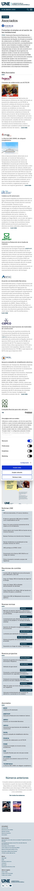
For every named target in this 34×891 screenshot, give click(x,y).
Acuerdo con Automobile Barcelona (14, 281)
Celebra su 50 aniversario (10, 196)
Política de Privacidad (7, 873)
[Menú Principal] (31, 9)
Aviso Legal (4, 871)
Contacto (4, 863)
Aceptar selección (17, 472)
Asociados (4, 834)
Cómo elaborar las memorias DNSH (10, 847)
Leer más (24, 127)
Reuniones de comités (7, 829)
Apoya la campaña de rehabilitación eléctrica (17, 362)
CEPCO (4, 337)
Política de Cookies (6, 875)
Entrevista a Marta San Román (9, 851)
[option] (17, 490)
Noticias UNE (5, 828)
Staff (3, 859)
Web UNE (4, 858)
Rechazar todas (17, 477)
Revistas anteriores (6, 861)
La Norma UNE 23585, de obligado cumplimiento (14, 139)
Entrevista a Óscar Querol (8, 846)
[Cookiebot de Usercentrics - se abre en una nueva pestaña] (25, 413)
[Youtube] (10, 885)
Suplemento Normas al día (8, 866)
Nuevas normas (5, 831)
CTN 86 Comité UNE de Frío (8, 853)
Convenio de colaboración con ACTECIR (15, 82)
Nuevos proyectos (6, 833)
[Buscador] (28, 10)
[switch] (29, 446)
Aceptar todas (17, 467)
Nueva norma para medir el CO (10, 849)
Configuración (24, 462)
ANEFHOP (28, 248)
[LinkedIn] (3, 885)
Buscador (4, 865)
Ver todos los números (17, 795)
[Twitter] (6, 885)
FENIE (3, 35)
